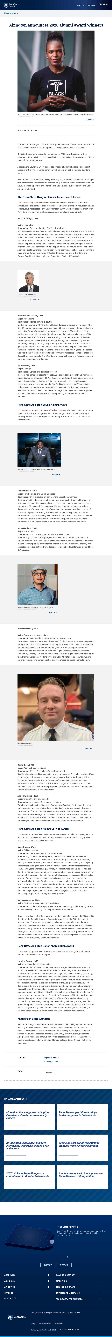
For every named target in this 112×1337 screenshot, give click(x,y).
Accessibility (59, 1324)
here (20, 173)
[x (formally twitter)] (67, 1257)
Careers (8, 1293)
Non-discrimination (45, 1324)
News (14, 13)
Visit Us (80, 5)
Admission (9, 1281)
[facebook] (50, 1257)
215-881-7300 (75, 1313)
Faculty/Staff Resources (69, 1299)
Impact (49, 1073)
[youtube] (62, 1257)
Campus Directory (65, 1275)
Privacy (33, 1324)
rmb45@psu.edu (51, 1061)
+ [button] (48, 1275)
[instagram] (45, 1257)
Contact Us (10, 1298)
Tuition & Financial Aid (68, 1293)
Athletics (9, 1287)
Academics (10, 1275)
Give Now (91, 5)
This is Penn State (65, 1287)
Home (6, 13)
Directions (61, 1281)
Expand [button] (89, 120)
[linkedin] (56, 1257)
